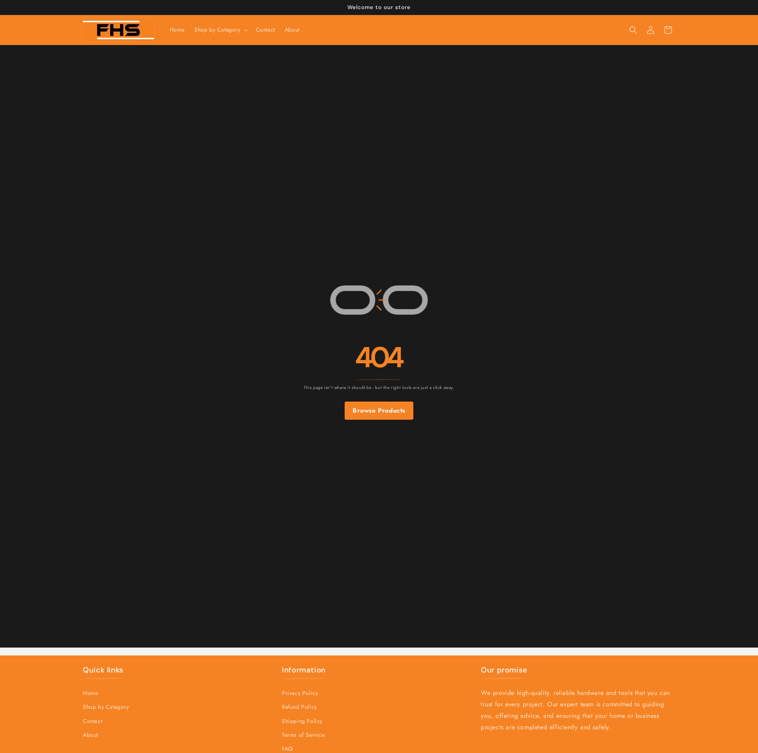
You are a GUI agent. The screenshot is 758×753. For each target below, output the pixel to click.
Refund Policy (299, 707)
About (90, 734)
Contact (92, 721)
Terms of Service (303, 734)
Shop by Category (106, 707)
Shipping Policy (302, 721)
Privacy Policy (300, 693)
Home (90, 693)
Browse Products (379, 410)
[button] (220, 29)
